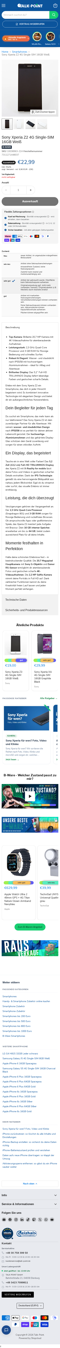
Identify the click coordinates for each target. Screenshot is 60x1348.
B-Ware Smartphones (13, 1036)
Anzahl (5, 183)
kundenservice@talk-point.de (18, 1261)
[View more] (30, 829)
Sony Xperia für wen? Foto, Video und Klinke (25, 1128)
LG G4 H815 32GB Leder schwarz (20, 1053)
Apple (7, 909)
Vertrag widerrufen (17, 1294)
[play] (30, 796)
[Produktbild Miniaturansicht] (7, 124)
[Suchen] (53, 15)
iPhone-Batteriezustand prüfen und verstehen (26, 1150)
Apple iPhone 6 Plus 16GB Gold (19, 1096)
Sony (7, 683)
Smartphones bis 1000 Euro (17, 1031)
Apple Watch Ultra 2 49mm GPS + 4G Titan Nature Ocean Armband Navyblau (17, 899)
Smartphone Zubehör (13, 1006)
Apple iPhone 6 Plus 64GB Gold (19, 1086)
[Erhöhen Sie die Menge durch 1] (30, 190)
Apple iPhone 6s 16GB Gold (17, 1111)
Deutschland (28, 1305)
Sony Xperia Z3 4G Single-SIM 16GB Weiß (13, 675)
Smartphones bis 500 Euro (16, 1021)
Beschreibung (13, 327)
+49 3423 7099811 (17, 1282)
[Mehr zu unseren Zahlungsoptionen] (33, 212)
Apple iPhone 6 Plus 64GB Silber (19, 1106)
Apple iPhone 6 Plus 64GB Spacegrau (22, 1081)
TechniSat (44, 905)
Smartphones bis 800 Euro (16, 1026)
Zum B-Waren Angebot (30, 926)
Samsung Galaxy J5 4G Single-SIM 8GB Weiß (26, 1058)
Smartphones (19, 51)
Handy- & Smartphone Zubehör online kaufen (26, 1001)
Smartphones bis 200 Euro (16, 1016)
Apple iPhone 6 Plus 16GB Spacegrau (22, 1076)
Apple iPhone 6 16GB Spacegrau (19, 1063)
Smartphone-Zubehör (13, 1011)
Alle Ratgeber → (49, 698)
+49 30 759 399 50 (17, 1252)
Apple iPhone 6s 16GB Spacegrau (20, 1091)
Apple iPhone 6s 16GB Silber (17, 1101)
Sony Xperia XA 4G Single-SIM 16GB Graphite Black (43, 676)
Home (5, 51)
